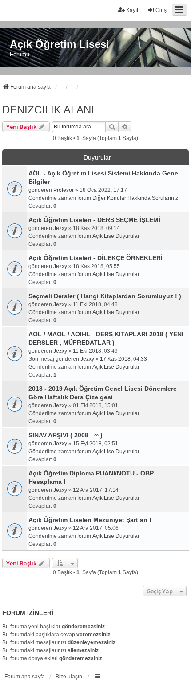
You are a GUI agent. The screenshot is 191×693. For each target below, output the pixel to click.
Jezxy (60, 228)
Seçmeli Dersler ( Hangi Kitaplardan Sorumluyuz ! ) (104, 296)
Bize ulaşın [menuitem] (69, 677)
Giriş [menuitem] (161, 10)
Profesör (63, 190)
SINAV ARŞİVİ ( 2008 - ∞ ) (65, 435)
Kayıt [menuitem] (132, 10)
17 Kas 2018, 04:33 (123, 359)
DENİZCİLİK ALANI (48, 110)
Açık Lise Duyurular (115, 236)
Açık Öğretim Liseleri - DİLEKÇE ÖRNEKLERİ (95, 257)
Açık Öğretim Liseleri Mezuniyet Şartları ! (89, 519)
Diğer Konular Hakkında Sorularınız (135, 198)
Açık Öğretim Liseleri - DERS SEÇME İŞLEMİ (94, 219)
